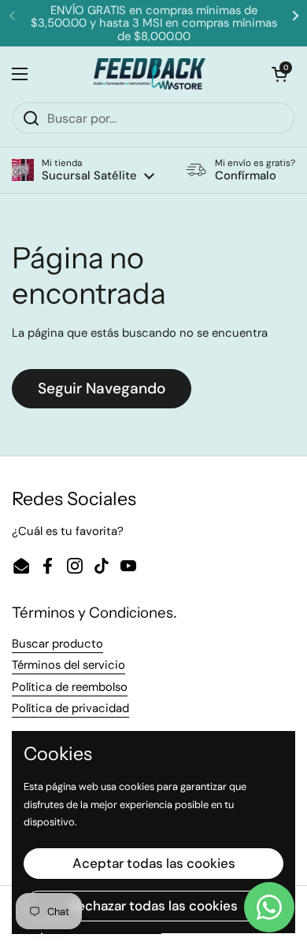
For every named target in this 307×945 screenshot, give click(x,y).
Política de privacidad (70, 708)
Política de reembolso (70, 687)
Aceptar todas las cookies (153, 863)
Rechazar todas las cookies (154, 905)
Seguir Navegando (101, 388)
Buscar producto (57, 644)
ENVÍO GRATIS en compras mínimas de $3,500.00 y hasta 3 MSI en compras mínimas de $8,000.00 (154, 23)
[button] (83, 170)
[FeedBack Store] (150, 74)
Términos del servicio (68, 665)
